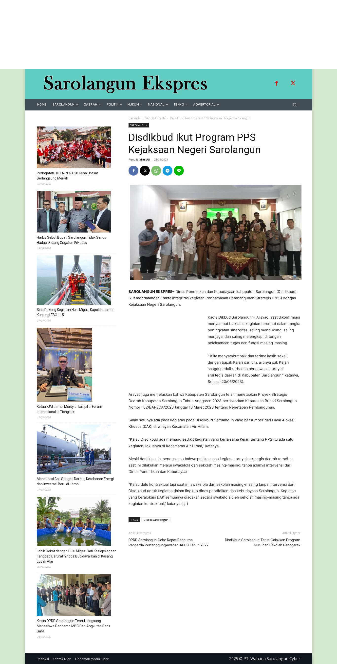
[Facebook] (276, 84)
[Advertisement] (148, 34)
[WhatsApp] (156, 171)
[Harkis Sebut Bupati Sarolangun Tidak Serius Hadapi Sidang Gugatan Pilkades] (74, 212)
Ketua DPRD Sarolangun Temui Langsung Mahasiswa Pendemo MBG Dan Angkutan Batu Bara (73, 626)
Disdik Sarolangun (156, 519)
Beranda (135, 118)
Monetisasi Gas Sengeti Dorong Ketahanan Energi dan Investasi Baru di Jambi (75, 481)
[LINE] (179, 171)
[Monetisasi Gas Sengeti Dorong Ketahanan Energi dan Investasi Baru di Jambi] (74, 450)
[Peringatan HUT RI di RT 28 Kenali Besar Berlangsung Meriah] (74, 148)
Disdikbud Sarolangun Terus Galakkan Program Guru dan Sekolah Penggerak (262, 542)
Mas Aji (144, 159)
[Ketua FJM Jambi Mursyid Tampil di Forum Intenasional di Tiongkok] (64, 365)
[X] (145, 171)
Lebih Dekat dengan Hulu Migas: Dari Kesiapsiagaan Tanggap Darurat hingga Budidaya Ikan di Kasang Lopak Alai (76, 556)
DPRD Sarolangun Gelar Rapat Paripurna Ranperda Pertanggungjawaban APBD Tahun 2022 (168, 542)
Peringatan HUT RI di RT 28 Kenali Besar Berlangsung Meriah (67, 175)
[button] (294, 104)
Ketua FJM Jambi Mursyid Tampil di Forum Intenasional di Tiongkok (69, 409)
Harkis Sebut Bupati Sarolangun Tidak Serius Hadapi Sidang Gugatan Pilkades (71, 240)
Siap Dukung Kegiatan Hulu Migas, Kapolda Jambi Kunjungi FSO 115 (75, 312)
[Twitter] (293, 84)
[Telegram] (167, 171)
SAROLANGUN (155, 118)
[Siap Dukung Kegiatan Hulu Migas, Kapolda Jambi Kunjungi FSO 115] (74, 280)
